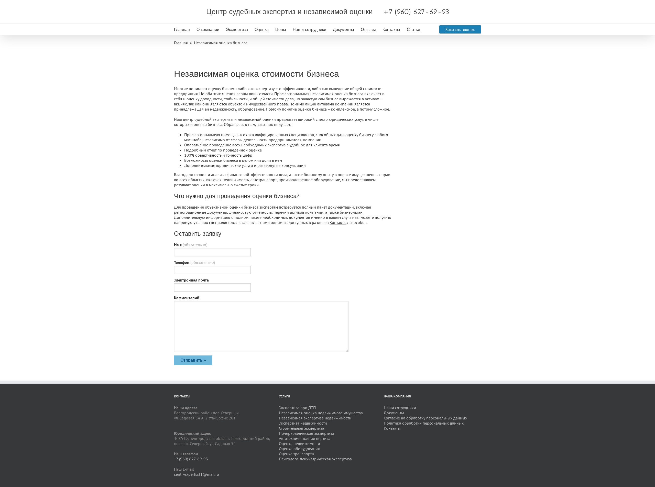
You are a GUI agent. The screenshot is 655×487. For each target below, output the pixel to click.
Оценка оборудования (299, 448)
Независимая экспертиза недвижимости (315, 417)
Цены (280, 29)
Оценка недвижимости (299, 443)
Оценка (262, 29)
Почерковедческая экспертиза (306, 433)
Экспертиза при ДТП (297, 407)
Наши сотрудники (309, 29)
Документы (343, 29)
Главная (182, 29)
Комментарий (186, 297)
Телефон (194, 262)
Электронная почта (191, 280)
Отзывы (368, 29)
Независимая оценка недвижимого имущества (321, 412)
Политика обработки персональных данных (424, 423)
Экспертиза (237, 29)
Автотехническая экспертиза (304, 438)
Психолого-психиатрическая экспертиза (315, 458)
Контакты (391, 29)
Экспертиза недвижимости (303, 423)
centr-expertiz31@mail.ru (196, 474)
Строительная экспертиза (301, 428)
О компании (207, 29)
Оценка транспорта (296, 453)
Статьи (413, 29)
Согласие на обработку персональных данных (425, 417)
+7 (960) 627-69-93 (416, 11)
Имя (190, 244)
